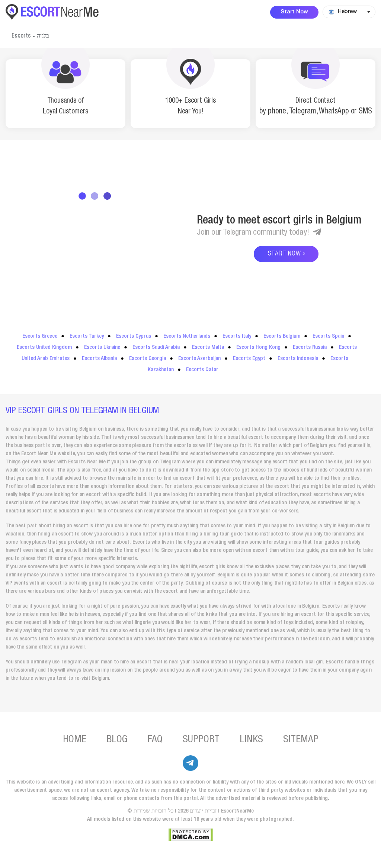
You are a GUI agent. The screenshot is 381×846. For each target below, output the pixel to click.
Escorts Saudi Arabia (156, 347)
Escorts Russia (310, 347)
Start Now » (287, 254)
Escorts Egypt (249, 358)
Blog (116, 740)
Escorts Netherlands (186, 336)
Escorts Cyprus (133, 336)
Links (251, 740)
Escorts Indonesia (298, 358)
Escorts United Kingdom (44, 347)
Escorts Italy (236, 336)
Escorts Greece (39, 336)
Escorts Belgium (281, 336)
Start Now (294, 12)
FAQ (155, 740)
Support (201, 740)
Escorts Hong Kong (258, 347)
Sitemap (300, 740)
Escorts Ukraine (102, 347)
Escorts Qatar (202, 370)
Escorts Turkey (87, 336)
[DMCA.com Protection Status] (190, 835)
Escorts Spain (328, 336)
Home (74, 740)
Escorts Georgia (147, 358)
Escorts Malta (208, 347)
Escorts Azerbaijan (199, 358)
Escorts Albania (99, 358)
